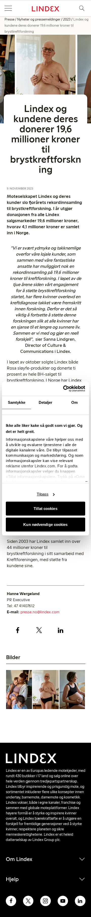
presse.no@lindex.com (39, 611)
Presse (9, 19)
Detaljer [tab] (46, 402)
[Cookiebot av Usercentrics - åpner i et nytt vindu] (64, 388)
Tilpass (43, 494)
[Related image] (45, 690)
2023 (67, 19)
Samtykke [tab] (16, 402)
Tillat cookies (45, 508)
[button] (8, 8)
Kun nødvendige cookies (45, 524)
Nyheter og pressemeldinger (38, 19)
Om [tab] (74, 402)
